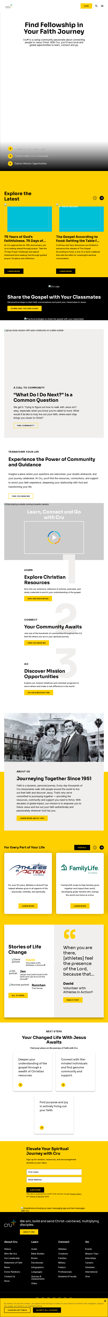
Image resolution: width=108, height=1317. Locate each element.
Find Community (26, 425)
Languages (36, 1271)
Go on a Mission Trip (39, 693)
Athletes (62, 1249)
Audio (34, 1249)
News (7, 1267)
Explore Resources (38, 599)
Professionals (65, 1271)
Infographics (37, 1267)
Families (62, 1258)
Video (34, 1283)
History (7, 1249)
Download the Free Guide (24, 308)
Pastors (62, 1267)
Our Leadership (12, 1258)
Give (86, 6)
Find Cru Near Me (21, 496)
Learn (34, 1242)
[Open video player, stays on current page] (54, 537)
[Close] (105, 1301)
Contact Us (9, 1276)
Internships (90, 1258)
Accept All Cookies (47, 1310)
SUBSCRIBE (35, 1190)
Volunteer (90, 1267)
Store (7, 1281)
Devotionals (37, 1262)
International (91, 1271)
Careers (89, 1262)
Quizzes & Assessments (37, 1277)
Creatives (63, 1253)
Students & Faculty (67, 1276)
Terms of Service (37, 1196)
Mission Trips (91, 1253)
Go (87, 1242)
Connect (63, 1242)
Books (34, 1258)
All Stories (18, 995)
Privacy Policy (76, 1194)
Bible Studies (37, 1253)
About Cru (29, 1232)
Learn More (14, 271)
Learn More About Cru (32, 818)
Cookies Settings (17, 1310)
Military (61, 1262)
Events (88, 1249)
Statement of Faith (13, 1262)
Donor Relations (12, 1271)
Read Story (73, 1000)
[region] (54, 1307)
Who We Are (10, 1253)
